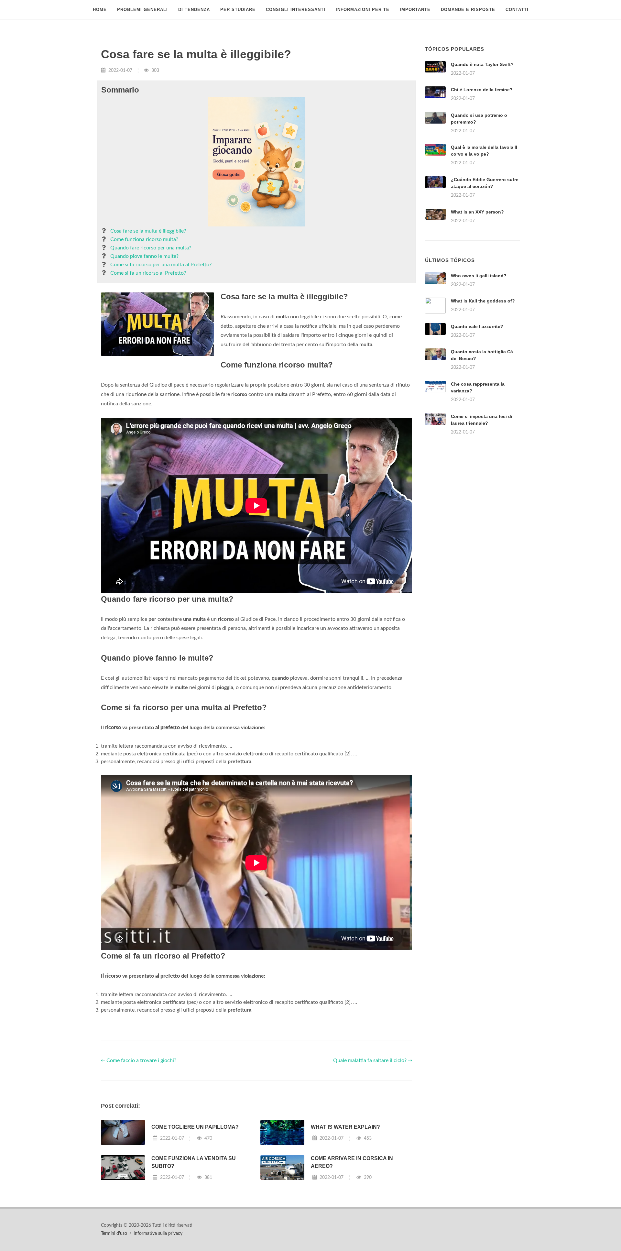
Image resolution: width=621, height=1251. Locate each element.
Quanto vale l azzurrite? (477, 326)
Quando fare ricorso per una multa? (150, 247)
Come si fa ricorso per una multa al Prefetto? (161, 264)
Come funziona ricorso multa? (144, 239)
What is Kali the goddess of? (483, 300)
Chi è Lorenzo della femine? (482, 89)
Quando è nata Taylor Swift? (482, 64)
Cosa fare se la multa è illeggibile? (148, 231)
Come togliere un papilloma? (195, 1127)
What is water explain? (345, 1127)
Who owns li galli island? (479, 275)
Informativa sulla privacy (158, 1233)
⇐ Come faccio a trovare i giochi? (138, 1060)
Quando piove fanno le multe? (144, 256)
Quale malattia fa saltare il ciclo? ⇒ (372, 1060)
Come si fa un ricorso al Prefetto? (148, 273)
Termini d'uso (114, 1233)
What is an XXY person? (477, 211)
